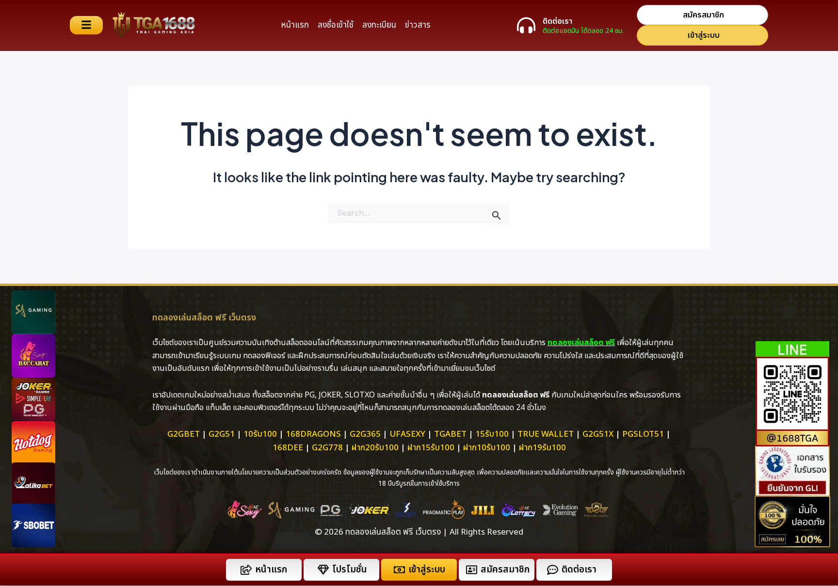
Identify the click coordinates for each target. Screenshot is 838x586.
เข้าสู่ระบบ (426, 570)
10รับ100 (260, 434)
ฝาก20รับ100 (375, 448)
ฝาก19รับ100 (542, 448)
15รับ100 (492, 434)
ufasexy (407, 434)
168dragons (313, 434)
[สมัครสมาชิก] (471, 569)
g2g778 (327, 448)
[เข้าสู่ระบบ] (399, 569)
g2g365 (365, 434)
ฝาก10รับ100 (486, 448)
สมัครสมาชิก (505, 570)
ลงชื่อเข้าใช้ (336, 25)
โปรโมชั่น (349, 570)
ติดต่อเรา (557, 21)
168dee (288, 448)
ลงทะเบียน (379, 25)
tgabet (450, 434)
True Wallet (545, 434)
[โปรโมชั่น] (323, 569)
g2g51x (597, 434)
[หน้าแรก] (246, 569)
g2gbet (183, 434)
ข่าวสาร (418, 25)
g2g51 (222, 434)
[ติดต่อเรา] (526, 25)
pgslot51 (643, 434)
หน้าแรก (295, 25)
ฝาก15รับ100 (430, 448)
